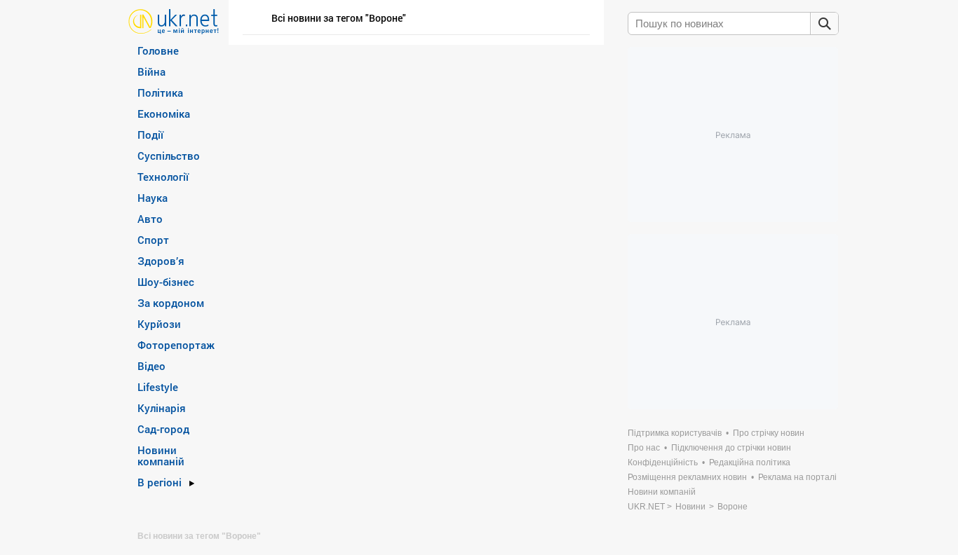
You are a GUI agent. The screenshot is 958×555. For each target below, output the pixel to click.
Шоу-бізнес (165, 281)
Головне (158, 50)
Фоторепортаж (176, 344)
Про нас (644, 448)
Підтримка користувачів (675, 433)
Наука (152, 197)
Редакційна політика (749, 462)
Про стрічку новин (768, 433)
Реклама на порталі (797, 477)
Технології (163, 176)
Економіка (163, 113)
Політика (160, 92)
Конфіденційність (663, 462)
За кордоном (170, 302)
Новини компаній (160, 455)
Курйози (159, 323)
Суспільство (168, 155)
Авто (150, 218)
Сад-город (163, 428)
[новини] (173, 21)
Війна (151, 71)
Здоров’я (160, 260)
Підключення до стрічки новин (731, 448)
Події (150, 134)
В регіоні (159, 482)
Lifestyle (157, 386)
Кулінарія (161, 407)
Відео (151, 365)
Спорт (153, 239)
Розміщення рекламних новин (687, 477)
